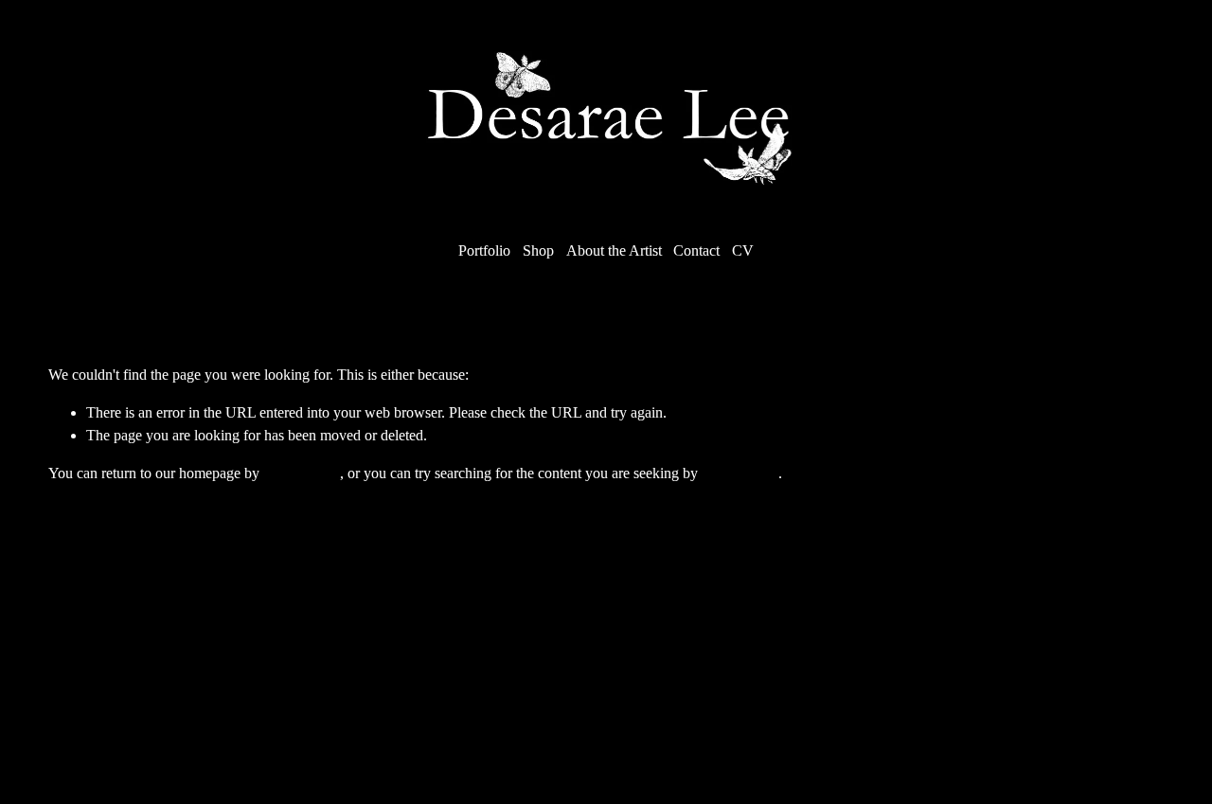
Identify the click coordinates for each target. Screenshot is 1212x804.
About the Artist (614, 250)
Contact (696, 250)
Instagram (527, 679)
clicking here (301, 473)
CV (743, 250)
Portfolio (484, 250)
